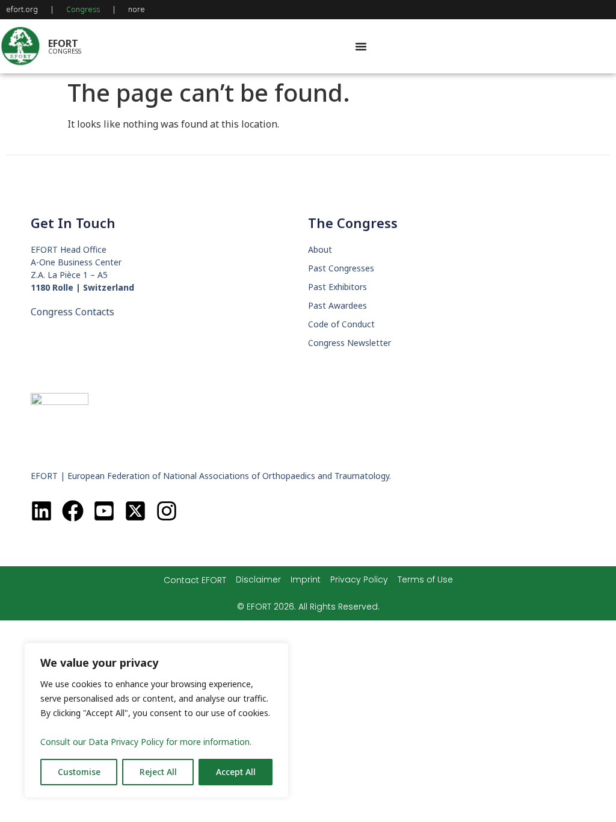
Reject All (158, 771)
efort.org (22, 9)
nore (136, 9)
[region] (156, 720)
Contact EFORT (195, 580)
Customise (79, 771)
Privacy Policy (359, 579)
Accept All (236, 771)
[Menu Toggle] (361, 46)
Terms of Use (425, 579)
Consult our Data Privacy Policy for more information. (145, 741)
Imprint (306, 579)
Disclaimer (258, 579)
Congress (83, 9)
